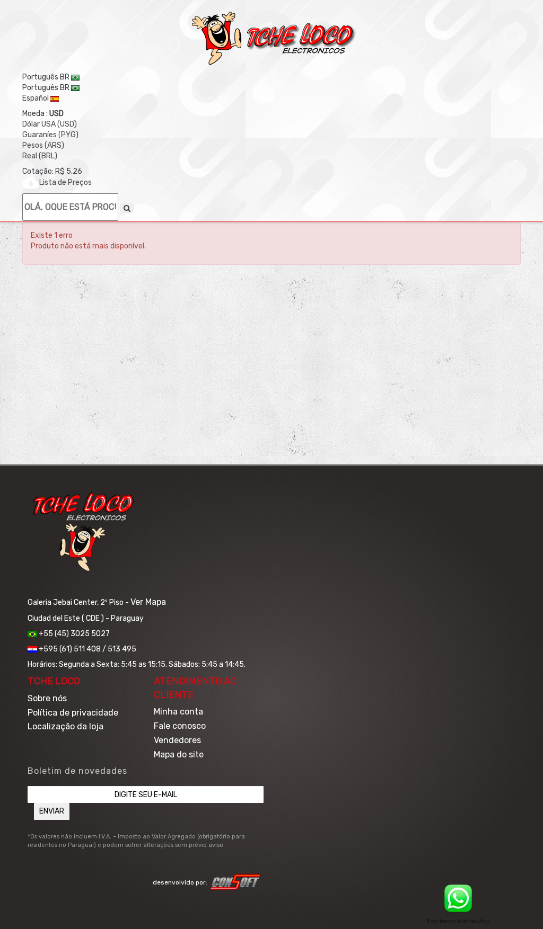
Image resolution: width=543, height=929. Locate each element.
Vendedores (177, 740)
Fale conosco (180, 726)
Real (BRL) (39, 155)
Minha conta (178, 712)
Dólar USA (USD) (49, 124)
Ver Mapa (148, 602)
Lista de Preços (65, 182)
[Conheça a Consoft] (235, 882)
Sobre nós (47, 698)
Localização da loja (65, 726)
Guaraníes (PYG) (50, 134)
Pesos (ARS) (43, 145)
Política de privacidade (73, 713)
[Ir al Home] (274, 38)
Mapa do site (179, 754)
